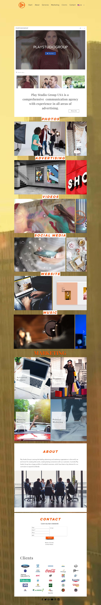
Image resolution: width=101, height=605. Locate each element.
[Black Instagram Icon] (58, 599)
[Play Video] (27, 82)
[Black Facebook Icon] (42, 599)
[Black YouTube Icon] (52, 599)
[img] (25, 566)
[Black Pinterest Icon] (55, 599)
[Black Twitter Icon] (45, 599)
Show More (50, 592)
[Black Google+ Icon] (48, 599)
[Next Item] (84, 138)
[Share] (80, 28)
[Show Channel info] (83, 28)
